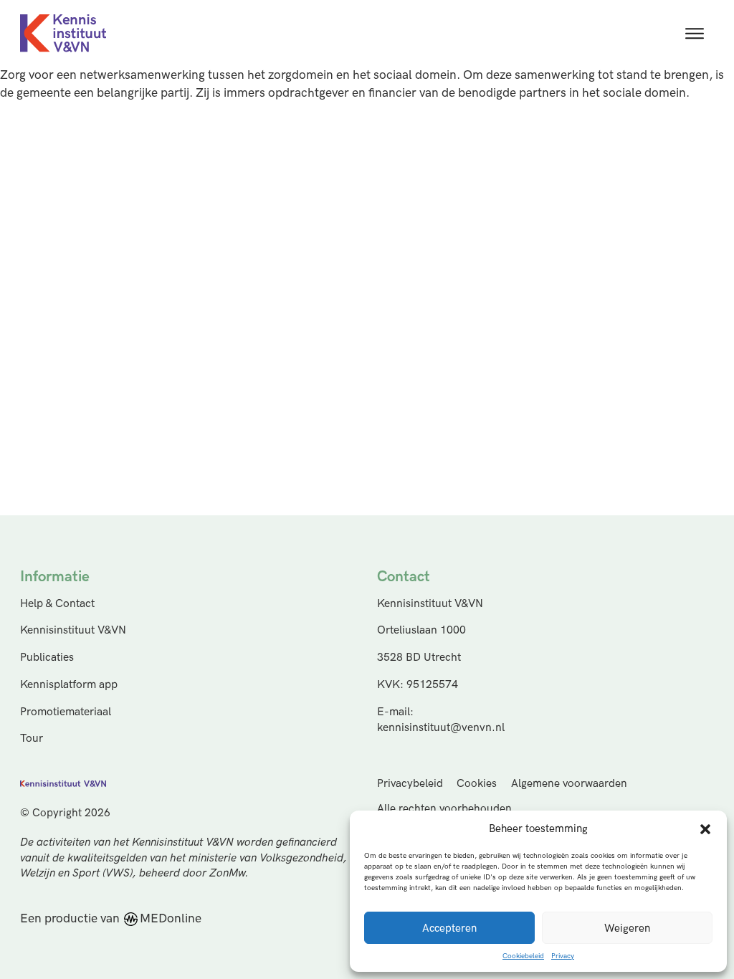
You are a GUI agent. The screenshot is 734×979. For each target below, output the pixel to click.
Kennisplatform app (69, 685)
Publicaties (47, 657)
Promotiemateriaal (65, 712)
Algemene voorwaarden (569, 784)
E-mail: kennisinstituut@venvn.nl (441, 720)
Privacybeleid (410, 784)
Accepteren (449, 928)
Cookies (477, 784)
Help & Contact (57, 604)
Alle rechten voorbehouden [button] (444, 809)
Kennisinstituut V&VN (73, 630)
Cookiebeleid (523, 956)
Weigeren (627, 928)
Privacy (562, 956)
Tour (31, 738)
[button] (705, 829)
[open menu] (694, 33)
